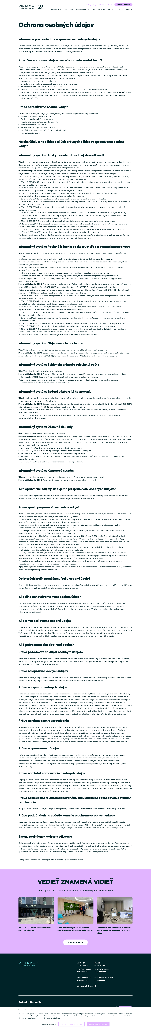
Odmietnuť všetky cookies (71, 1024)
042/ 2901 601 (82, 980)
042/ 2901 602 (100, 972)
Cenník (120, 9)
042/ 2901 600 (83, 972)
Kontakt (129, 9)
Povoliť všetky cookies (98, 1024)
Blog (94, 5)
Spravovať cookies (49, 1024)
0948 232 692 (100, 980)
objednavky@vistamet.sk (86, 986)
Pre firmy (88, 5)
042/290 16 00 (102, 5)
